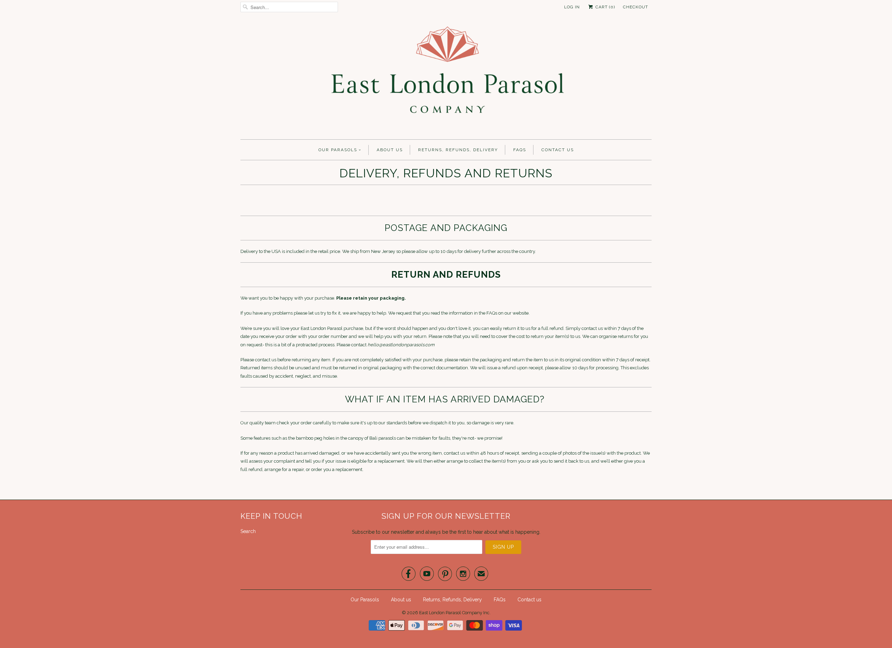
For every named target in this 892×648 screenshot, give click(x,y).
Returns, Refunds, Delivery (458, 149)
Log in (572, 7)
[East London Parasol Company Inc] (446, 78)
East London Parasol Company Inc (454, 612)
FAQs (519, 149)
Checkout (635, 7)
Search (248, 531)
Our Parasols (337, 149)
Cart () (604, 7)
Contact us (557, 149)
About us (390, 149)
